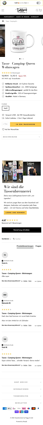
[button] (21, 73)
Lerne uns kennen (15, 213)
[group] (21, 220)
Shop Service (21, 382)
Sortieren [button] (5, 239)
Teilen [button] (29, 281)
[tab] (25, 246)
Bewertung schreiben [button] (22, 230)
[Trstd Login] (40, 2)
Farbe (4, 104)
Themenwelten (21, 396)
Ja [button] (21, 281)
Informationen (21, 389)
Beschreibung (10, 137)
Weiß (5, 108)
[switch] (38, 3)
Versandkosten (16, 78)
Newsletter (21, 403)
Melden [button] (25, 281)
